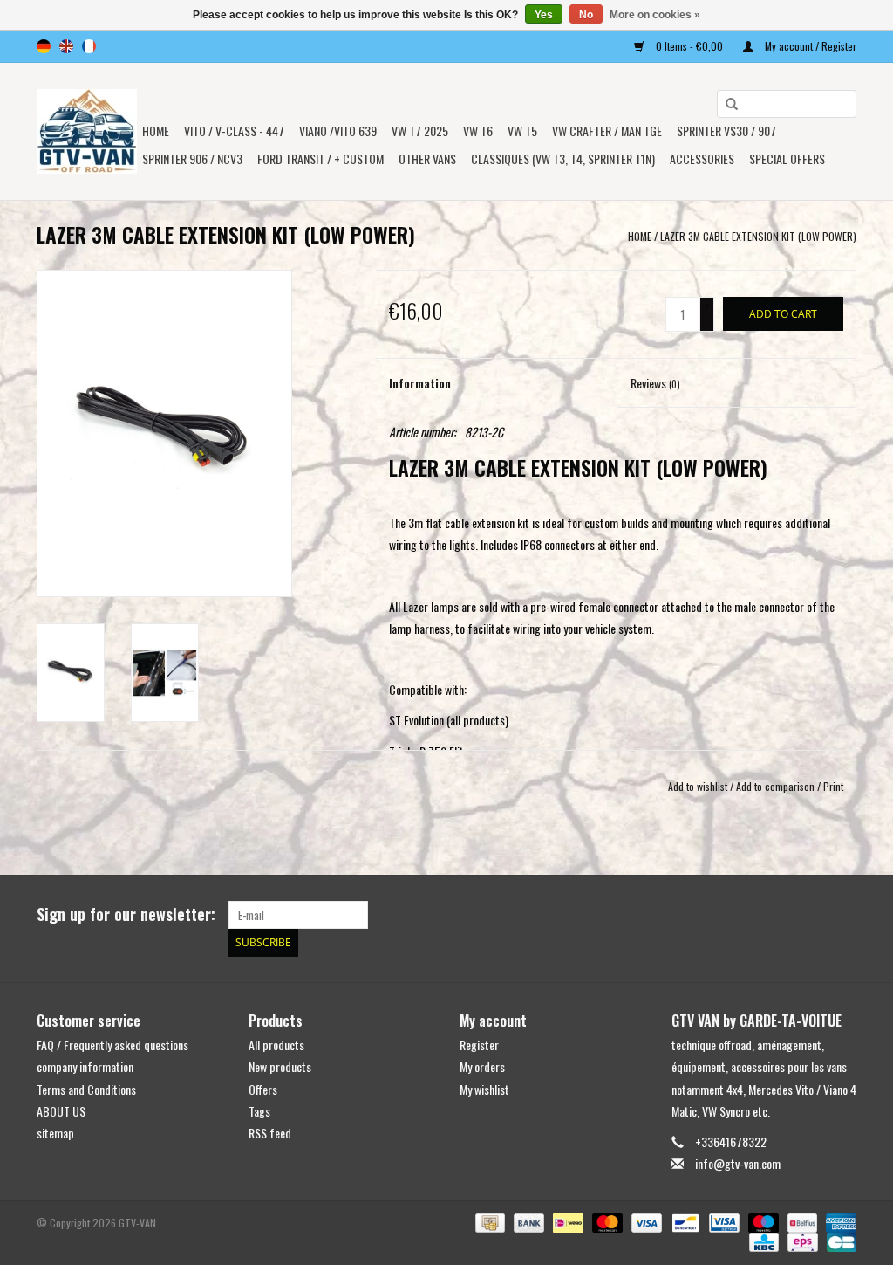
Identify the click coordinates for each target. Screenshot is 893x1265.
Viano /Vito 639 (338, 130)
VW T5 (522, 130)
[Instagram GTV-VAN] (842, 915)
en (66, 46)
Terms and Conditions (86, 1089)
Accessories (702, 158)
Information (420, 383)
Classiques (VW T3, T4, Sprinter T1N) (563, 158)
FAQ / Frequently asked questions (112, 1044)
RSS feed (270, 1133)
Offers (263, 1089)
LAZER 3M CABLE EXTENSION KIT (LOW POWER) (758, 236)
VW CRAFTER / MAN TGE (607, 130)
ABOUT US (61, 1111)
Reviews (655, 383)
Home (155, 130)
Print (833, 786)
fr (89, 46)
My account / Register (809, 45)
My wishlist (484, 1089)
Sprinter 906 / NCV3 (192, 158)
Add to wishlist (697, 786)
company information (85, 1066)
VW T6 (478, 130)
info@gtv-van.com (738, 1163)
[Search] (725, 105)
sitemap (55, 1133)
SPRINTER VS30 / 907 (726, 130)
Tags (259, 1111)
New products (280, 1066)
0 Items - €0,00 (689, 45)
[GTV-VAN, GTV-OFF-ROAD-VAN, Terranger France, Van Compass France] (87, 131)
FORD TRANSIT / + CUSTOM (320, 158)
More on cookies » (655, 15)
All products (276, 1044)
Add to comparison (776, 786)
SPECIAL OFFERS (787, 158)
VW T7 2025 (420, 130)
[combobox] (786, 104)
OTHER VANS (427, 158)
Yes (544, 15)
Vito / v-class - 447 (234, 130)
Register (479, 1044)
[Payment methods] (488, 1221)
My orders (482, 1066)
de (44, 46)
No (586, 15)
